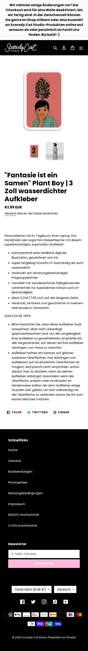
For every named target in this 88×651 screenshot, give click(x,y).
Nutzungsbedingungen (25, 493)
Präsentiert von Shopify (62, 637)
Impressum (16, 504)
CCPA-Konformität (22, 525)
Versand (10, 213)
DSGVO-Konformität (23, 514)
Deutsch (64, 589)
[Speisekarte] (81, 47)
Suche (13, 450)
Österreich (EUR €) (30, 589)
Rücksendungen (20, 471)
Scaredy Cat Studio (34, 637)
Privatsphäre (17, 482)
